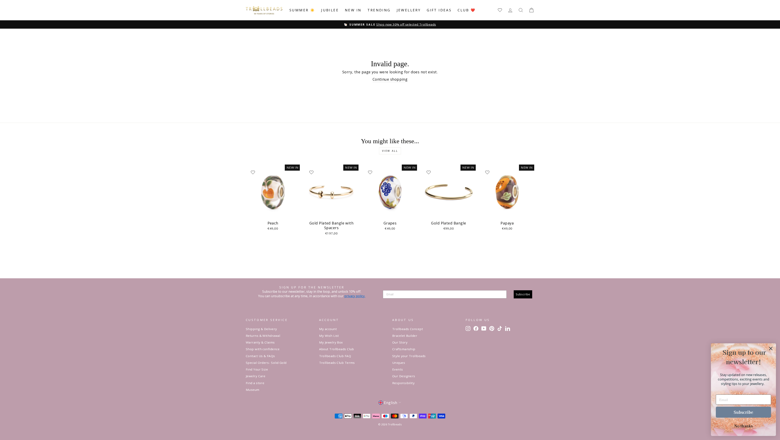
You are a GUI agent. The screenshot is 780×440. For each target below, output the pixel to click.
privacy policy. (354, 296)
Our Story (399, 342)
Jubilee (330, 10)
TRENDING (378, 10)
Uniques (398, 363)
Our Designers (403, 376)
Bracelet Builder (404, 336)
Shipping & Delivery (261, 329)
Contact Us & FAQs (260, 356)
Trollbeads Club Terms (337, 363)
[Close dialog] (770, 348)
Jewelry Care (255, 376)
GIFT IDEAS (439, 10)
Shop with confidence (263, 349)
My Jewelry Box (331, 342)
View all (390, 151)
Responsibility (403, 383)
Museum (252, 390)
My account (328, 329)
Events (397, 369)
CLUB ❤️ (467, 10)
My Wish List (329, 336)
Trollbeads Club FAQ (335, 356)
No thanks (743, 425)
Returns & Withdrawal (263, 336)
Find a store (255, 383)
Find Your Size (257, 369)
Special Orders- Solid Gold (266, 363)
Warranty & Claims (260, 342)
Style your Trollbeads (409, 356)
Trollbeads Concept (407, 329)
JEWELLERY (409, 10)
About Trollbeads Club (336, 349)
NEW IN (353, 10)
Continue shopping (390, 79)
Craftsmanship (403, 349)
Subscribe (523, 294)
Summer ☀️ (302, 10)
